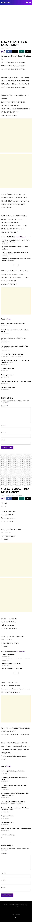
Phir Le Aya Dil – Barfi (7, 375)
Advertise (16, 904)
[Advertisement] (16, 23)
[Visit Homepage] (5, 2)
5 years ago (5, 243)
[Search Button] (30, 2)
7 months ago (6, 656)
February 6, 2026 (5, 383)
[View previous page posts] (14, 265)
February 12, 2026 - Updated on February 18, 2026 (12, 356)
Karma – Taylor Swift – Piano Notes (12, 668)
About (5, 904)
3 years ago (5, 660)
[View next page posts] (17, 265)
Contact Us (15, 906)
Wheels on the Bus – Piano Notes (11, 663)
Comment (4, 406)
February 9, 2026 (5, 370)
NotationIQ (17, 914)
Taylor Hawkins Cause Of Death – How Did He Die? (16, 659)
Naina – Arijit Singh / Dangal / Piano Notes (13, 323)
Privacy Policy (24, 904)
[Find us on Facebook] (15, 918)
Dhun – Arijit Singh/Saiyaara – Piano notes (13, 354)
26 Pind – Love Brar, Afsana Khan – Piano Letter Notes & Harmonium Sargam (15, 253)
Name (3, 425)
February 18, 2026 (5, 342)
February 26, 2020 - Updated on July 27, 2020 (11, 48)
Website (3, 440)
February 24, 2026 (5, 325)
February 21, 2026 (5, 333)
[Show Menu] (27, 2)
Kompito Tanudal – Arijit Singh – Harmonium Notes (16, 381)
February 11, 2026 (5, 364)
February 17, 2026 (5, 350)
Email (3, 433)
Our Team (10, 904)
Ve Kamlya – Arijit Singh (8, 387)
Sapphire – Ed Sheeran (7, 369)
